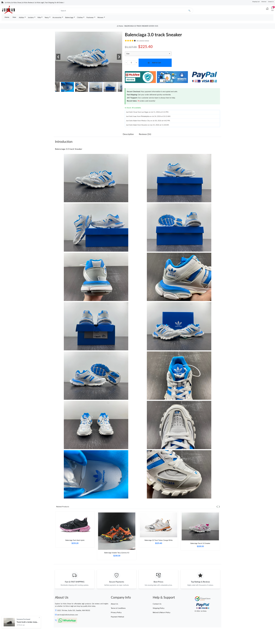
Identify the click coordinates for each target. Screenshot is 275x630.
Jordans (31, 17)
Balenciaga (69, 17)
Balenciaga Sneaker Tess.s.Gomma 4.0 (116, 553)
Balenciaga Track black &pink (74, 540)
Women (100, 17)
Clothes (80, 17)
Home (7, 17)
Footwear (90, 17)
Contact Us (271, 1)
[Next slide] (219, 506)
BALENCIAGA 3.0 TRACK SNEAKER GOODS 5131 (141, 26)
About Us (114, 604)
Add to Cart (156, 63)
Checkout (263, 1)
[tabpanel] (75, 530)
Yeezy (47, 17)
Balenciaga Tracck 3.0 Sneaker (200, 543)
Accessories (57, 17)
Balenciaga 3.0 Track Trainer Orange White (159, 540)
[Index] (267, 9)
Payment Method (117, 617)
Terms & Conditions (118, 608)
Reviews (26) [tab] (145, 134)
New (14, 17)
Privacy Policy (116, 612)
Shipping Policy (158, 608)
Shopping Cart (256, 1)
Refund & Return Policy (161, 612)
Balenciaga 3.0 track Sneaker (68, 149)
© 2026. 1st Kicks (200, 611)
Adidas (21, 17)
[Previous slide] (217, 506)
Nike (39, 17)
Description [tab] (128, 134)
